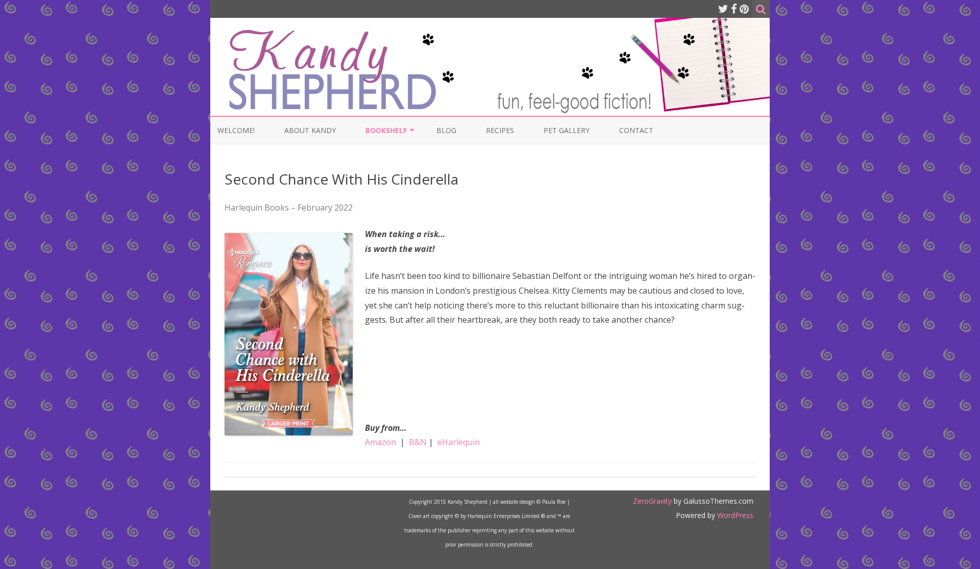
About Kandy (310, 130)
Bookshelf (386, 130)
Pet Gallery (567, 130)
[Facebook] (734, 9)
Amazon (380, 442)
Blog (446, 130)
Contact (636, 130)
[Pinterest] (744, 9)
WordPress (734, 515)
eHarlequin (458, 442)
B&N (418, 442)
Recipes (500, 130)
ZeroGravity (652, 501)
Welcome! (236, 130)
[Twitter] (723, 9)
